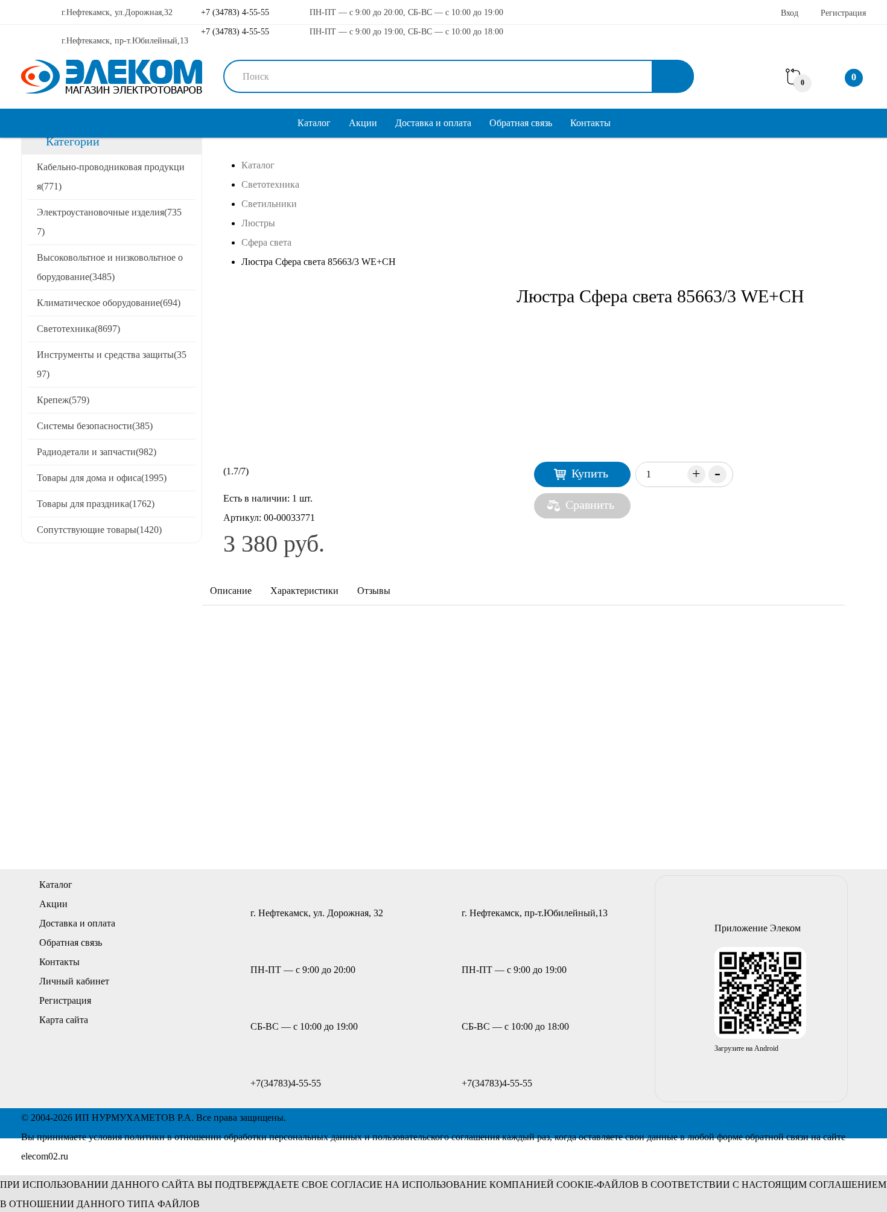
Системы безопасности (95, 426)
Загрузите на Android (746, 1048)
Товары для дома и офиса (102, 478)
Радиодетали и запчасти (96, 452)
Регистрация (843, 13)
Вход (789, 13)
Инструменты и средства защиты (111, 364)
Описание (231, 590)
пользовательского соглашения (436, 1137)
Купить (589, 473)
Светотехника (78, 329)
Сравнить (589, 504)
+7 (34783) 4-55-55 (234, 12)
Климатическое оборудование (108, 303)
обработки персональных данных (293, 1137)
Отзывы (373, 590)
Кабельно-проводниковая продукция (111, 176)
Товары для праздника (95, 504)
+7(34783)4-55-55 (285, 1083)
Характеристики (304, 590)
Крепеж (63, 400)
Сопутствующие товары (99, 530)
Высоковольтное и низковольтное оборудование (110, 267)
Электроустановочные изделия (109, 222)
